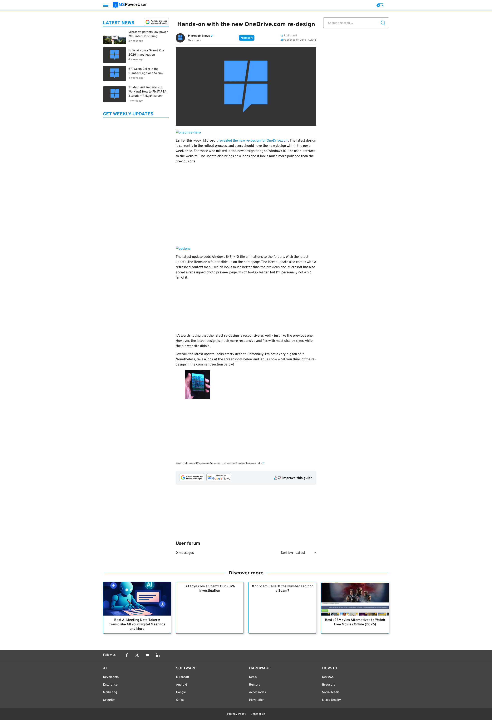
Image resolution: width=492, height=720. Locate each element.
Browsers (328, 685)
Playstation (256, 700)
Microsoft (247, 38)
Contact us (258, 714)
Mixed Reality (331, 700)
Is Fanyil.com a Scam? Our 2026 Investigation (209, 588)
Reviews (328, 677)
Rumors (254, 685)
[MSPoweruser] (130, 5)
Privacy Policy (236, 714)
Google (181, 692)
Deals (253, 677)
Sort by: (287, 553)
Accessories (257, 692)
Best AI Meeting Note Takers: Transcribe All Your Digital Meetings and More (137, 624)
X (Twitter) (137, 655)
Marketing (110, 692)
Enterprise (110, 685)
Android (181, 685)
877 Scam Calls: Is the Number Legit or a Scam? (282, 588)
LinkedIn (158, 655)
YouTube (147, 655)
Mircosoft (182, 677)
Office (180, 700)
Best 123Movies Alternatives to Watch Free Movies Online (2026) (355, 622)
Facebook (126, 655)
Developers (111, 677)
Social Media (330, 692)
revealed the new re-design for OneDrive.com (253, 140)
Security (109, 700)
